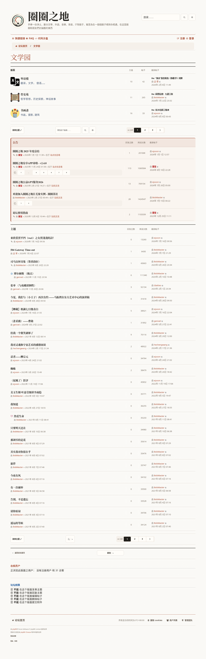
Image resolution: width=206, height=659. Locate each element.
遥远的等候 (17, 523)
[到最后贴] (160, 151)
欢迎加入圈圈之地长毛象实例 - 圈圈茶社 (35, 194)
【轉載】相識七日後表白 (24, 309)
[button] (160, 130)
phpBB (14, 629)
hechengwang (19, 348)
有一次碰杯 (17, 487)
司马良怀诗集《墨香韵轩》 (26, 261)
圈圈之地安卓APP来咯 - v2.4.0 (30, 163)
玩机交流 (55, 185)
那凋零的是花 (18, 440)
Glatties (157, 285)
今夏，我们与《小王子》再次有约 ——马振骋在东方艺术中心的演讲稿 (50, 297)
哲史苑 (25, 94)
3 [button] (152, 130)
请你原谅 (16, 511)
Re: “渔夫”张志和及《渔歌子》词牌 (166, 78)
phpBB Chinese (26, 632)
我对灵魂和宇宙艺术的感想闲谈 (28, 345)
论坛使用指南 (20, 213)
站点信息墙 (55, 155)
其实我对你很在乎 (21, 452)
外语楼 (25, 79)
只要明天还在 (18, 428)
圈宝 (20, 155)
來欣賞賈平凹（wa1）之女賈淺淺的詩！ (33, 238)
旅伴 (13, 463)
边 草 (156, 81)
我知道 (14, 404)
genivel (19, 277)
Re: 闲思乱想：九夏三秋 (162, 94)
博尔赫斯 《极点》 (24, 273)
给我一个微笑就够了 (22, 333)
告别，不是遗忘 (19, 499)
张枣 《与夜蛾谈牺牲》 (23, 285)
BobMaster (159, 97)
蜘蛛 (13, 368)
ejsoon (157, 113)
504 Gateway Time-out (23, 250)
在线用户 (15, 566)
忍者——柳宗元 (19, 357)
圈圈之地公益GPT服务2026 (28, 182)
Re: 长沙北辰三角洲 (160, 110)
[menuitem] (30, 38)
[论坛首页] (18, 20)
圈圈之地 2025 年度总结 (26, 151)
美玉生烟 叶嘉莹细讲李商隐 (26, 392)
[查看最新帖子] (160, 81)
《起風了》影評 (19, 380)
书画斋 (25, 110)
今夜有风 (16, 475)
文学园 (21, 57)
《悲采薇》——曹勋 (22, 321)
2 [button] (144, 130)
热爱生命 (19, 416)
